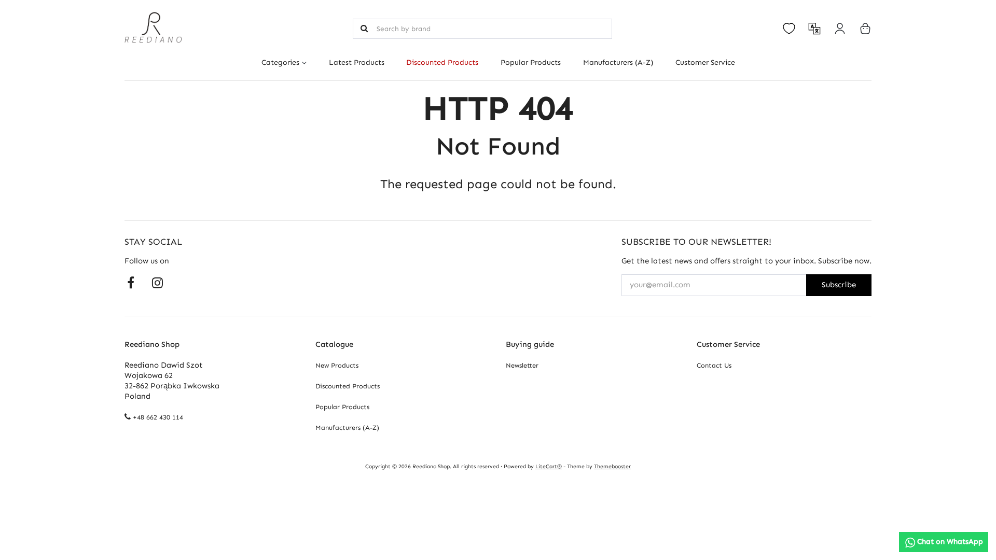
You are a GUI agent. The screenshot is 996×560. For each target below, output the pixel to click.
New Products (336, 365)
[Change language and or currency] (814, 28)
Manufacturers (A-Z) (618, 62)
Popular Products (531, 62)
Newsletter (522, 365)
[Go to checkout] (865, 28)
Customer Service (705, 62)
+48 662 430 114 (158, 417)
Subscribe (839, 284)
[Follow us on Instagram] (157, 282)
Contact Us (714, 365)
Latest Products (356, 62)
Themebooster (612, 466)
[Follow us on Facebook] (131, 282)
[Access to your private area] (840, 28)
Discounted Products (442, 62)
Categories (280, 62)
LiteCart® (548, 466)
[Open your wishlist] (789, 28)
